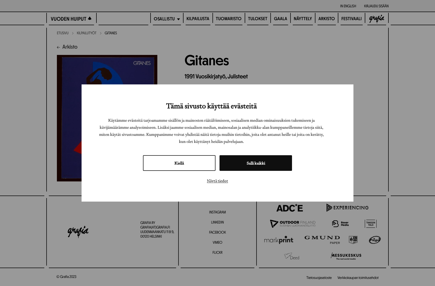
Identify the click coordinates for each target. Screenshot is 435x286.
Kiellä (179, 163)
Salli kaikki (256, 163)
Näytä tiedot (217, 180)
